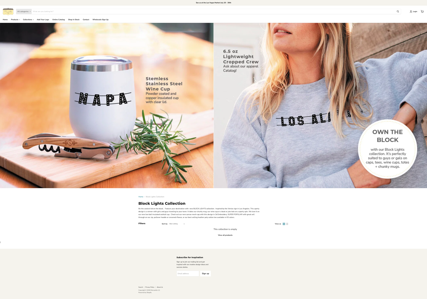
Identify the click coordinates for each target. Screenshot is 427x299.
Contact (86, 19)
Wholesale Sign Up (101, 19)
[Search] (398, 11)
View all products (225, 235)
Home (5, 19)
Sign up (205, 273)
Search (140, 287)
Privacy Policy (149, 287)
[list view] (287, 223)
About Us (160, 287)
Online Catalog (58, 19)
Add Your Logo (43, 19)
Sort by (164, 224)
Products (15, 19)
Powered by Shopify (145, 293)
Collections (28, 19)
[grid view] (283, 223)
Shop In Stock (74, 19)
